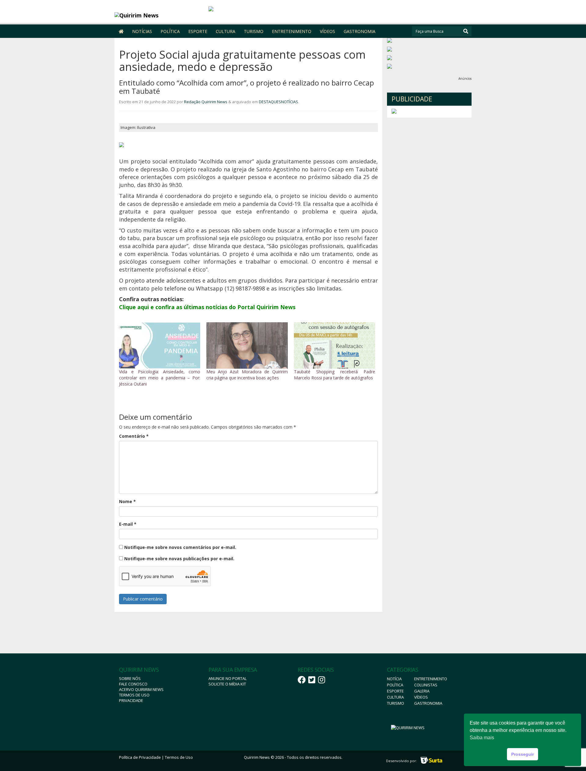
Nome (127, 501)
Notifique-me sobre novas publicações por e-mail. (179, 558)
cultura (395, 697)
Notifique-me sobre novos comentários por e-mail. (180, 547)
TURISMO (253, 31)
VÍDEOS (327, 31)
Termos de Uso (134, 695)
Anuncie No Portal (227, 678)
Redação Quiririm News (205, 101)
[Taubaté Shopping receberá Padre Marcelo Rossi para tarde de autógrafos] (334, 345)
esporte (395, 691)
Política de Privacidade (140, 757)
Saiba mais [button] (482, 737)
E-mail (127, 524)
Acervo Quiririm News (141, 689)
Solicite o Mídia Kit (227, 684)
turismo (395, 703)
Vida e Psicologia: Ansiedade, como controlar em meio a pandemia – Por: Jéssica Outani (159, 378)
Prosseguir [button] (522, 754)
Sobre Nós (130, 678)
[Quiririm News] (159, 15)
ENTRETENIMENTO (291, 31)
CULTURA (225, 31)
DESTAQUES (270, 101)
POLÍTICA (170, 31)
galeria (421, 691)
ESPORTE (197, 31)
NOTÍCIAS (142, 31)
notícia (394, 678)
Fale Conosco (133, 684)
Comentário (134, 436)
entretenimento (430, 678)
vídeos (421, 697)
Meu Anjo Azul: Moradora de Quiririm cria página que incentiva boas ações (247, 375)
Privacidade (131, 700)
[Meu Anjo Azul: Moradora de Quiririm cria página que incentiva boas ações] (247, 345)
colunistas (425, 685)
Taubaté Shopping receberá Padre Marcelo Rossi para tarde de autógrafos (334, 375)
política (395, 685)
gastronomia (428, 703)
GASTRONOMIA (359, 31)
